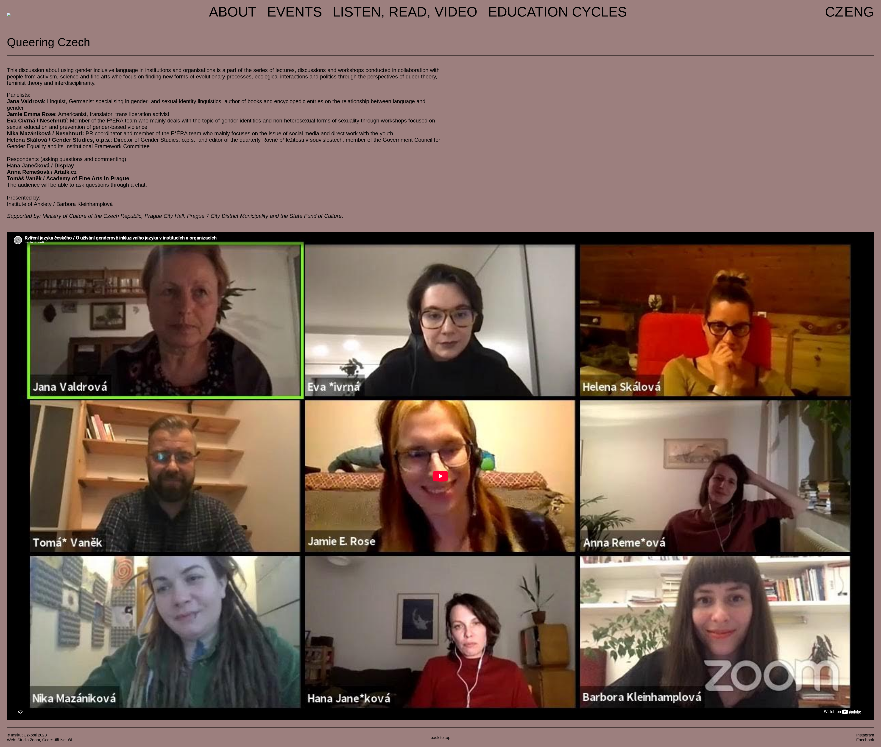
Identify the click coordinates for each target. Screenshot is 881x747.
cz (834, 11)
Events (294, 11)
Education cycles (557, 11)
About (232, 11)
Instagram (865, 735)
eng (859, 11)
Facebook (865, 740)
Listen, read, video (405, 11)
